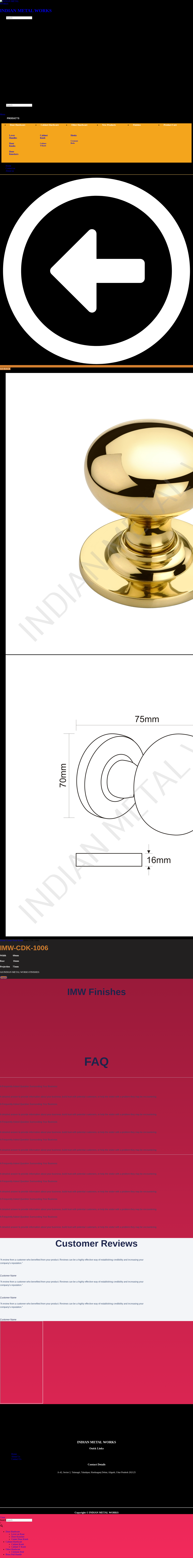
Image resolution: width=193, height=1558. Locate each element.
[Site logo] (10, 4)
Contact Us (16, 1459)
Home (3, 940)
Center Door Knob (14, 940)
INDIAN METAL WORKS (26, 10)
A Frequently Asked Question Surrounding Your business (28, 1086)
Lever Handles (13, 136)
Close (2, 1517)
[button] (96, 1088)
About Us (15, 1456)
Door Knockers (13, 152)
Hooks (74, 135)
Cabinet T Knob (18, 1547)
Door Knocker (17, 1536)
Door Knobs (12, 144)
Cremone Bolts (74, 142)
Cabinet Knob (44, 136)
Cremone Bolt (17, 1552)
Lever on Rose (17, 1534)
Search (3, 17)
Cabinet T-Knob (43, 144)
